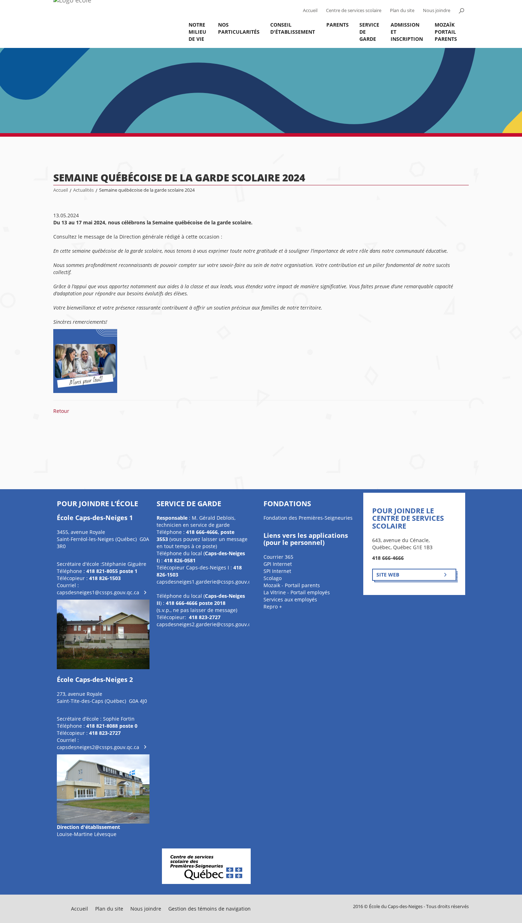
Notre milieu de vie (197, 31)
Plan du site (402, 10)
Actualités (83, 190)
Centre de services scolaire (353, 10)
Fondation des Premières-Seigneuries (308, 517)
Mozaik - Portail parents (291, 585)
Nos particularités (239, 28)
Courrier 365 (278, 556)
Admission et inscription (407, 31)
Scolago (272, 578)
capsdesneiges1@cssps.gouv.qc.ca (98, 592)
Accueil (310, 10)
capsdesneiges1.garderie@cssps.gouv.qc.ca (209, 581)
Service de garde (369, 31)
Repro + (272, 606)
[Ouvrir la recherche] (461, 10)
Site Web (387, 574)
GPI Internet (277, 564)
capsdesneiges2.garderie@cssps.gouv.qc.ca (209, 624)
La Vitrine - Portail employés (296, 592)
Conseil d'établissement (292, 28)
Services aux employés (290, 599)
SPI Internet (277, 571)
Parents (337, 24)
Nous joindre (436, 10)
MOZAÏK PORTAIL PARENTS (446, 31)
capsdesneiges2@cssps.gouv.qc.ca (98, 747)
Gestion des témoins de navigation (209, 908)
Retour (61, 411)
